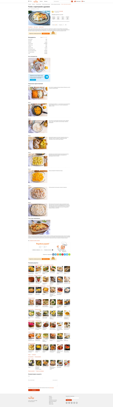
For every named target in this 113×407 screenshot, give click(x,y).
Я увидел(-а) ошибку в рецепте (35, 240)
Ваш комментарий (31, 380)
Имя (29, 376)
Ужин (32, 358)
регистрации (52, 387)
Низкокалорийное (38, 356)
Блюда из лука (38, 320)
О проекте (50, 397)
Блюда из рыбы (30, 309)
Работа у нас (51, 402)
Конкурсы (45, 1)
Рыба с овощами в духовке (55, 4)
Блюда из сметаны (31, 298)
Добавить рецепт (46, 33)
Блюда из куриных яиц (38, 275)
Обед (29, 358)
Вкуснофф (61, 11)
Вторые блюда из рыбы (46, 4)
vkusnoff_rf (33, 79)
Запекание (34, 354)
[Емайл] (67, 254)
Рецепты (41, 1)
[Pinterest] (62, 254)
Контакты (50, 398)
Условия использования (53, 400)
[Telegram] (56, 254)
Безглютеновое (30, 356)
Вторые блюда (38, 4)
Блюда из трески (38, 309)
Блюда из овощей (31, 320)
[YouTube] (77, 403)
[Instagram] (74, 403)
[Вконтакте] (53, 254)
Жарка (29, 354)
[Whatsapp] (60, 254)
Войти (84, 1)
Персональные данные (52, 401)
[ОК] (58, 254)
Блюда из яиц (30, 275)
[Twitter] (65, 254)
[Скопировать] (69, 254)
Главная (29, 4)
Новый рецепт (78, 1)
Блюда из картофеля (31, 343)
